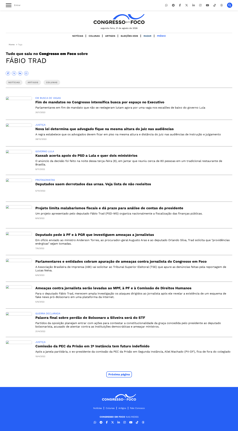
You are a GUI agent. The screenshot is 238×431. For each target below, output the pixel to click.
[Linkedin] (193, 5)
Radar (147, 36)
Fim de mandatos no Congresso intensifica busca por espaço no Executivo (99, 102)
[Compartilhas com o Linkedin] (20, 73)
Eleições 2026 (129, 36)
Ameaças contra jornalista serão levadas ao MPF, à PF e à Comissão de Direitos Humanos (113, 288)
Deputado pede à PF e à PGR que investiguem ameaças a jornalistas (94, 235)
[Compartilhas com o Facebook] (8, 73)
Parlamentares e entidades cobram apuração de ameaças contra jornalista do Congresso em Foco (121, 261)
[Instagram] (200, 5)
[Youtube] (207, 5)
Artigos (110, 36)
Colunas (94, 36)
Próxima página (119, 374)
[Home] (119, 19)
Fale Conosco (137, 408)
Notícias (77, 36)
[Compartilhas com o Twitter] (14, 73)
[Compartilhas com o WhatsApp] (26, 73)
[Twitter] (186, 5)
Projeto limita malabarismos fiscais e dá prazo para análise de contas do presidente (109, 208)
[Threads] (221, 5)
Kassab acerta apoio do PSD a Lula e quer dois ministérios (86, 155)
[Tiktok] (214, 5)
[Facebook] (180, 5)
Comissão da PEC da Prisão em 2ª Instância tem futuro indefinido (92, 346)
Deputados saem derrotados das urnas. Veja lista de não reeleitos (93, 184)
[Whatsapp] (166, 5)
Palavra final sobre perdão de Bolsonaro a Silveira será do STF (90, 318)
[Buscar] (229, 5)
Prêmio (161, 36)
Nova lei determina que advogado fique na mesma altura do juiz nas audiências (104, 129)
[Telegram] (173, 5)
